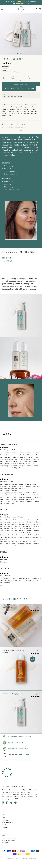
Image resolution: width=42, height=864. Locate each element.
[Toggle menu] (2, 9)
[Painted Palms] (21, 9)
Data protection (9, 858)
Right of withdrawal (9, 838)
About (4, 825)
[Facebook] (7, 803)
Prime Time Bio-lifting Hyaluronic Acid (13, 124)
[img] (21, 447)
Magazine (5, 827)
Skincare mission (7, 822)
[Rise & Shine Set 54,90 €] (21, 647)
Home (3, 818)
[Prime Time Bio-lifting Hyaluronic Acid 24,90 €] (21, 733)
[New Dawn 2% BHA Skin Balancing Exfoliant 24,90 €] (21, 690)
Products (5, 820)
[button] (6, 63)
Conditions (24, 858)
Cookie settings (32, 858)
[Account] (35, 9)
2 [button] (1, 586)
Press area (5, 842)
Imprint (17, 858)
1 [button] (0, 586)
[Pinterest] (15, 803)
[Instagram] (3, 803)
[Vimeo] (11, 803)
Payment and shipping (9, 840)
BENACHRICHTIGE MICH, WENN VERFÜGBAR (19, 88)
